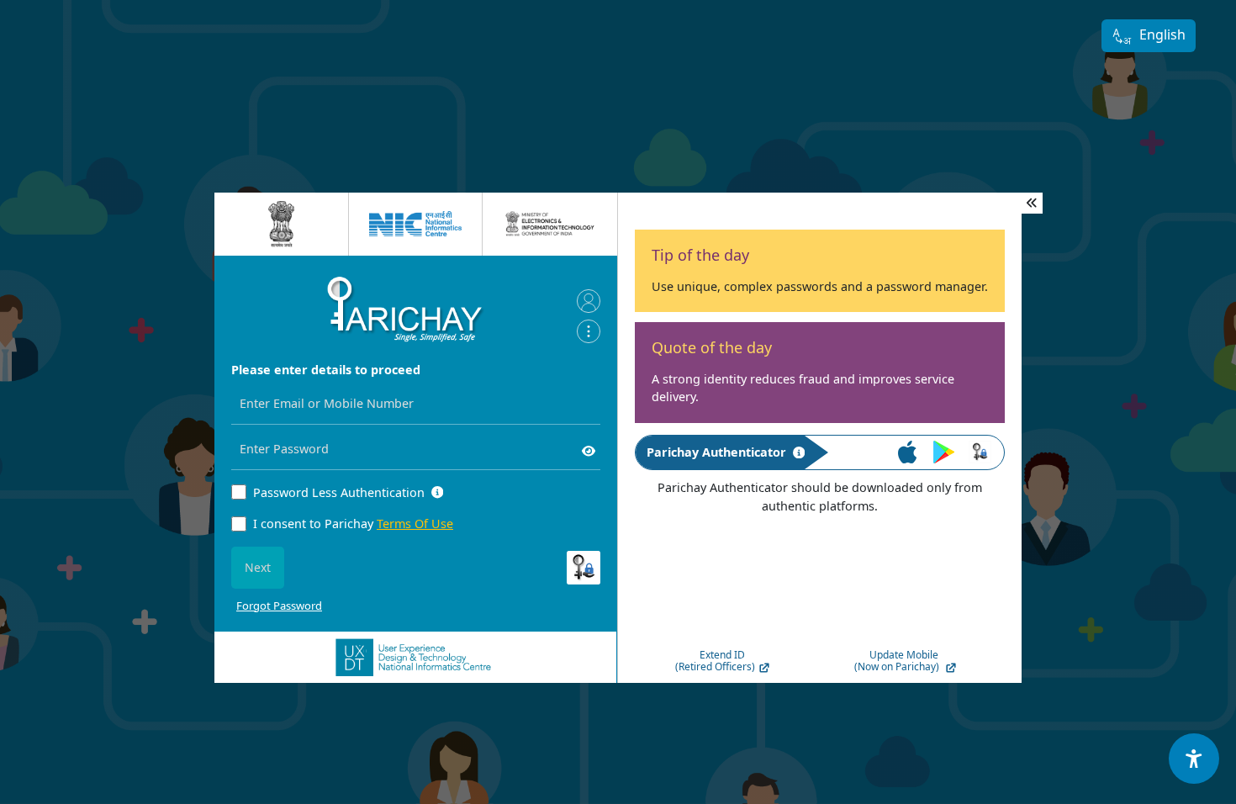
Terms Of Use (415, 524)
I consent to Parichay (353, 524)
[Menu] (588, 331)
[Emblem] (281, 224)
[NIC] (415, 223)
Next (258, 567)
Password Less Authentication (339, 492)
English (1162, 34)
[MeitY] (550, 223)
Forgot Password (279, 605)
